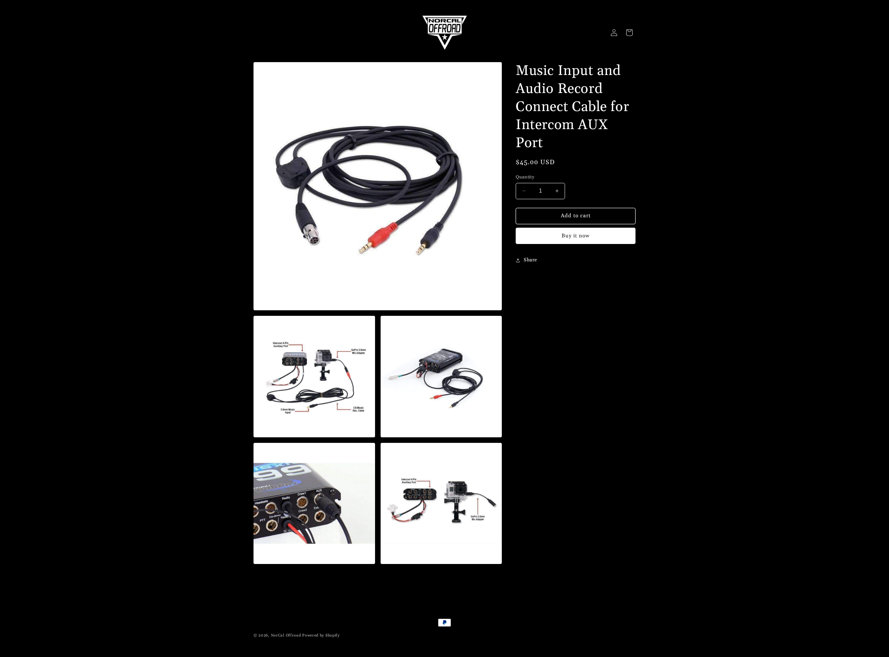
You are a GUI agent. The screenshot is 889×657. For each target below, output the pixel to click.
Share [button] (530, 260)
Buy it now (576, 236)
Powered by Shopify (321, 635)
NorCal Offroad (286, 635)
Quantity (525, 177)
